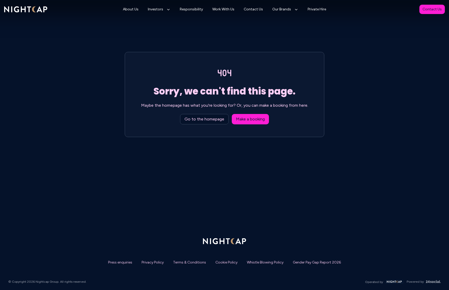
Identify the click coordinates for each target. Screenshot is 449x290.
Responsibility (191, 9)
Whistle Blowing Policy (265, 262)
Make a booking (250, 119)
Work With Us (223, 9)
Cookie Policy (226, 262)
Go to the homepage (204, 119)
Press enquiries (120, 262)
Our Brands (281, 9)
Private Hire (317, 9)
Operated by (374, 282)
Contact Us (253, 9)
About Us (130, 9)
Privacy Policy (153, 262)
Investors (155, 9)
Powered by (415, 282)
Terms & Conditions (189, 262)
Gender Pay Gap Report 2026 (317, 262)
